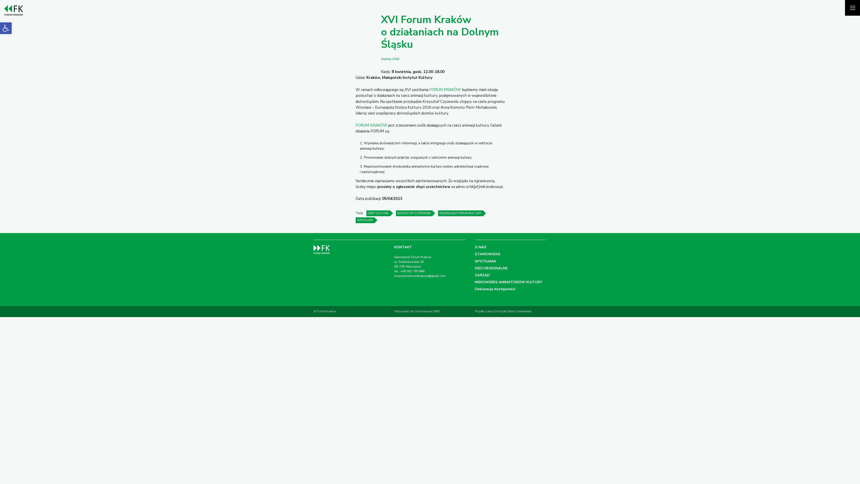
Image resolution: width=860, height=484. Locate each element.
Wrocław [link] (365, 220)
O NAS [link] (480, 247)
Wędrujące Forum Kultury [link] (460, 213)
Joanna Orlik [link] (390, 58)
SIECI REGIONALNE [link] (491, 268)
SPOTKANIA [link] (485, 261)
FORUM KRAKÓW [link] (445, 89)
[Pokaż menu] (852, 8)
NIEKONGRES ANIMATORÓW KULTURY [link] (508, 282)
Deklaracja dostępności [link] (495, 289)
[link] (6, 28)
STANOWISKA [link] (487, 254)
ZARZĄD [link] (482, 275)
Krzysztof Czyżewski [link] (414, 213)
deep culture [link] (378, 213)
